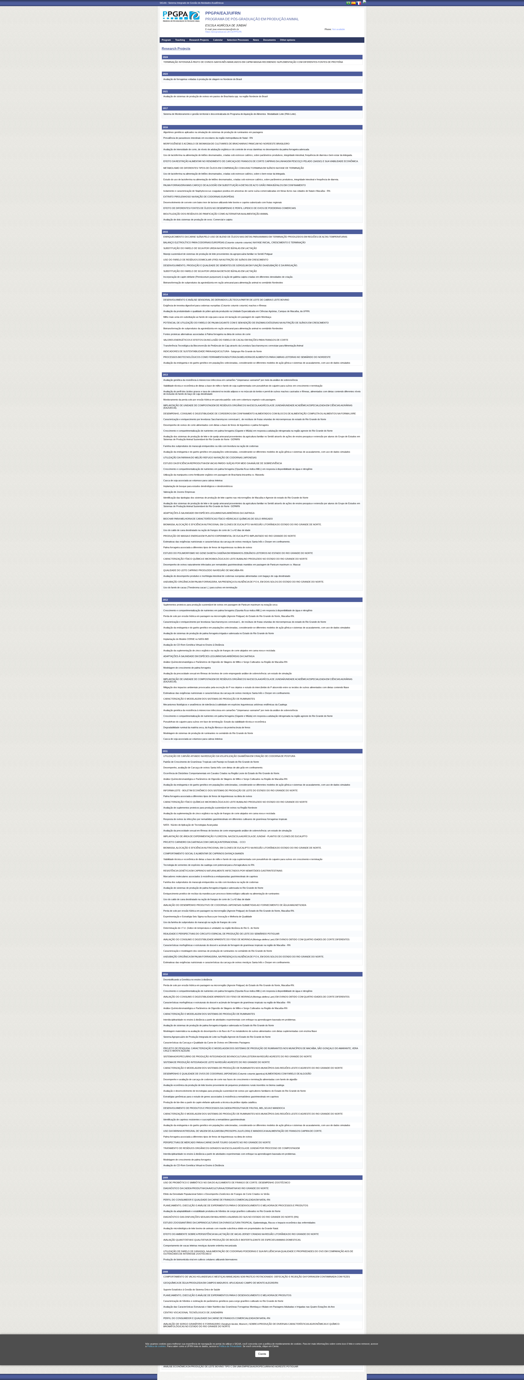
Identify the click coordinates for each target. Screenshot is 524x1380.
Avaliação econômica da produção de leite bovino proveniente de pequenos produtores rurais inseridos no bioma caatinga (223, 1085)
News (256, 40)
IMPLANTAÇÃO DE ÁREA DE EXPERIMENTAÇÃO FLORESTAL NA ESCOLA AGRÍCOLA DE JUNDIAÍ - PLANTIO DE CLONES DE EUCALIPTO (235, 836)
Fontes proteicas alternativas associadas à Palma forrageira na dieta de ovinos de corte (207, 334)
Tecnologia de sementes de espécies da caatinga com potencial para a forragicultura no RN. (209, 865)
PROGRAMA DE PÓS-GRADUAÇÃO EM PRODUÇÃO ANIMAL (252, 19)
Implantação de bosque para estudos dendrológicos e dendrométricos (198, 486)
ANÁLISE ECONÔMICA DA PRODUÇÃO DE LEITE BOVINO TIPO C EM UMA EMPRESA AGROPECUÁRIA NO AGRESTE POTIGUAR (230, 1366)
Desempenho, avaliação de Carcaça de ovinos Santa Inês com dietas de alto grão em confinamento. (213, 767)
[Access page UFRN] (364, 1)
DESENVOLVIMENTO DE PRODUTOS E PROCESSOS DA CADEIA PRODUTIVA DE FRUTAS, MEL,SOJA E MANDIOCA (224, 1108)
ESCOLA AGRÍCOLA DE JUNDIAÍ (225, 25)
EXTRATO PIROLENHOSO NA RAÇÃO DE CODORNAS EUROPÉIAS (198, 196)
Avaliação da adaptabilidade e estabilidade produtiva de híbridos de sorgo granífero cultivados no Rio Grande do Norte (221, 1211)
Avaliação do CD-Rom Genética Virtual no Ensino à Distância (193, 645)
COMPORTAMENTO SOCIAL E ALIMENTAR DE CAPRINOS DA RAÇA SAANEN (203, 853)
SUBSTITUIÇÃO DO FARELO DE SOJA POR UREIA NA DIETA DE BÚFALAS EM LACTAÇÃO (210, 248)
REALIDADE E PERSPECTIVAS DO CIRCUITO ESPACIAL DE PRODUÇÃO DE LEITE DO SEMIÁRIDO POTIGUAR (221, 933)
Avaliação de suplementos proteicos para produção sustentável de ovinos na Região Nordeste (210, 807)
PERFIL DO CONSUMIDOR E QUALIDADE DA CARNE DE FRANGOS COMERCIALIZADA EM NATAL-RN (216, 1199)
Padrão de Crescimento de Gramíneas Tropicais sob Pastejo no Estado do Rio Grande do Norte (211, 762)
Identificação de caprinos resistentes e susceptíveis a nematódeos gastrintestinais (204, 1119)
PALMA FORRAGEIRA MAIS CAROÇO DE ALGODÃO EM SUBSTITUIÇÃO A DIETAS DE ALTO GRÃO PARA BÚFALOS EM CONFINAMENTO (234, 185)
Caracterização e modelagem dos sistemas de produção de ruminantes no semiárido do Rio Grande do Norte (217, 951)
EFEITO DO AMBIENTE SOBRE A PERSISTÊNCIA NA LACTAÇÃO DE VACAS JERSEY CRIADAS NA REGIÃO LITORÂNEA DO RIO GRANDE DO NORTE (241, 1234)
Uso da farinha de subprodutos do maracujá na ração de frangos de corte (199, 922)
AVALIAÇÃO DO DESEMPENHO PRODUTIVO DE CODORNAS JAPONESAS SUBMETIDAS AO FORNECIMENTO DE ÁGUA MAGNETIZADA (234, 905)
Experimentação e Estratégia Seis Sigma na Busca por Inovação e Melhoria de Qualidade (207, 916)
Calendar (218, 40)
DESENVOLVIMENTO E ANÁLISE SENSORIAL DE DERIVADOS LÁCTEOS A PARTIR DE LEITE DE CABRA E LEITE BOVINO (226, 300)
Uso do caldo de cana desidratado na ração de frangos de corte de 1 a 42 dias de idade (206, 530)
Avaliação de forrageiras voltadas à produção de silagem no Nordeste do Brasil (202, 79)
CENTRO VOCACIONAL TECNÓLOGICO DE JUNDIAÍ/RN (193, 1312)
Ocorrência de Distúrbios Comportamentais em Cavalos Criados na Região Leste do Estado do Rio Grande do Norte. (221, 773)
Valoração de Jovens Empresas (179, 492)
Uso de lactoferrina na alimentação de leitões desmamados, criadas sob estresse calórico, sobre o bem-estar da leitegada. (224, 173)
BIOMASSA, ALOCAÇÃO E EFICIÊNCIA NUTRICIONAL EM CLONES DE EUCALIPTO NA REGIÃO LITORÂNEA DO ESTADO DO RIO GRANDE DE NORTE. (242, 524)
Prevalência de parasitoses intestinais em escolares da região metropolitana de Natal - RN (208, 138)
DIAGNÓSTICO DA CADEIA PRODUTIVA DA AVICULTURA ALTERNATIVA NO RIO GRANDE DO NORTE (216, 1188)
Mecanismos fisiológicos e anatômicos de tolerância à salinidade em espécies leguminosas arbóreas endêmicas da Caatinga (225, 704)
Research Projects (199, 40)
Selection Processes (238, 40)
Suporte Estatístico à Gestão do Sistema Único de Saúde (191, 1289)
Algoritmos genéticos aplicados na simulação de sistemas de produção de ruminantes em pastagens (213, 132)
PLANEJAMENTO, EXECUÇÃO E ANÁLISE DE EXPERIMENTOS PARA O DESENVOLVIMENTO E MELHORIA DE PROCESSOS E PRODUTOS (235, 1205)
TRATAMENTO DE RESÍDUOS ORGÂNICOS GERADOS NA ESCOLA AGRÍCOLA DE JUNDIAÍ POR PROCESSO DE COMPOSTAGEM (231, 1148)
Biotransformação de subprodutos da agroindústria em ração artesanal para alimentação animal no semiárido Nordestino (223, 282)
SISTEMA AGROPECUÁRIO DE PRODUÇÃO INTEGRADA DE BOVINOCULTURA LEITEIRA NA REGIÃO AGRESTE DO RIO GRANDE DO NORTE (237, 1056)
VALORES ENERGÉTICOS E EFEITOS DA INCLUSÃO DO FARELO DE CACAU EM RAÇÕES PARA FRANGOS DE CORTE (225, 340)
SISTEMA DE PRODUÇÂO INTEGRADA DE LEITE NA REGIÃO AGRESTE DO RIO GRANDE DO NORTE (216, 1062)
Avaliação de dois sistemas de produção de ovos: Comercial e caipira (197, 219)
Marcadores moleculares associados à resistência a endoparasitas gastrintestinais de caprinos (210, 876)
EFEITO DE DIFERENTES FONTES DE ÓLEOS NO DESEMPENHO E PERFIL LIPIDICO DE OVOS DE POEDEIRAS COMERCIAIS (229, 208)
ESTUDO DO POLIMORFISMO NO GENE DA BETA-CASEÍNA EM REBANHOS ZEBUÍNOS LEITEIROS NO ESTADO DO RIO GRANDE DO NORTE (238, 553)
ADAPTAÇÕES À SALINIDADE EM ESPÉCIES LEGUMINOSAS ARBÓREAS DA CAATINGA (208, 513)
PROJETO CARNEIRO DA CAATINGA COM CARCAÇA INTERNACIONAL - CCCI (204, 842)
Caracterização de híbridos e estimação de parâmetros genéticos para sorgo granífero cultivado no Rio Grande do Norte (223, 1301)
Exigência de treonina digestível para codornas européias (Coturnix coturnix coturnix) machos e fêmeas (215, 305)
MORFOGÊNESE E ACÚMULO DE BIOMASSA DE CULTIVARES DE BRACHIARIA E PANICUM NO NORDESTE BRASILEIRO (226, 143)
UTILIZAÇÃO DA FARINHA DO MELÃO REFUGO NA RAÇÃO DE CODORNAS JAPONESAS (209, 457)
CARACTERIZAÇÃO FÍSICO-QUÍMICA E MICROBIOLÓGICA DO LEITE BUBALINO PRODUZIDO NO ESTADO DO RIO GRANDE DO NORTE (235, 559)
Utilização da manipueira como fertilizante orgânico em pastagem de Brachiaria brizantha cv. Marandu (213, 475)
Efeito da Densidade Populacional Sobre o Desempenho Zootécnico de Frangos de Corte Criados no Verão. (216, 1194)
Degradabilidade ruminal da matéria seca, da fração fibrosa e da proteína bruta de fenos (206, 727)
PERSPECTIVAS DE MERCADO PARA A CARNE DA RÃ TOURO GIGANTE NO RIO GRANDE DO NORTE (217, 1142)
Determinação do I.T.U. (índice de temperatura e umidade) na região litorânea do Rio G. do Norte (211, 928)
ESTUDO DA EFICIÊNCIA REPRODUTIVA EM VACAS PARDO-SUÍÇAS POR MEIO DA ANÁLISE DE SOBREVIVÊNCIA (222, 463)
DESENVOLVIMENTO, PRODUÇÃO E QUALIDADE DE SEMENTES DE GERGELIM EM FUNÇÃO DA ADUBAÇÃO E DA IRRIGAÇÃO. (230, 265)
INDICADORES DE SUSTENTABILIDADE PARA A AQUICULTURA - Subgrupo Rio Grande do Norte (212, 351)
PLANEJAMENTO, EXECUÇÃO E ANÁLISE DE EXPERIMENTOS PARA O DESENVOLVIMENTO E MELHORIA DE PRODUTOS (227, 1295)
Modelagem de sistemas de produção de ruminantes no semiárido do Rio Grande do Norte (208, 733)
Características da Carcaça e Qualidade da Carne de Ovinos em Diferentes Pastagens (206, 1042)
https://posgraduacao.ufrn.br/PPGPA (223, 31)
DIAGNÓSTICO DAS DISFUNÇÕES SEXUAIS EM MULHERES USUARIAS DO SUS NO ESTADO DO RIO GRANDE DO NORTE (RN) (231, 1217)
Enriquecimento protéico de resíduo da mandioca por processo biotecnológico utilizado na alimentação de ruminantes (221, 893)
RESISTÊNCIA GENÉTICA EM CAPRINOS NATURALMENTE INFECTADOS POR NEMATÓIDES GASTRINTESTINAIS (222, 870)
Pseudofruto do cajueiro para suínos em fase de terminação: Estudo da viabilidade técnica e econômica (214, 721)
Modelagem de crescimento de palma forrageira (187, 667)
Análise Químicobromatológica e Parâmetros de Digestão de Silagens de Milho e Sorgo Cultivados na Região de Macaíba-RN (225, 662)
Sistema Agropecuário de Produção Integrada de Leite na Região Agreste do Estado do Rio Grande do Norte (217, 1037)
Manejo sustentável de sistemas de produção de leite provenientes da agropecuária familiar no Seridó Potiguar (218, 254)
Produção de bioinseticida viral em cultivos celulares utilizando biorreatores (200, 1259)
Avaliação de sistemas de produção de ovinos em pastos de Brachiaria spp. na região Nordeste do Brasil (215, 96)
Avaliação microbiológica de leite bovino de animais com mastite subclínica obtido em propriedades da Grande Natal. (221, 1228)
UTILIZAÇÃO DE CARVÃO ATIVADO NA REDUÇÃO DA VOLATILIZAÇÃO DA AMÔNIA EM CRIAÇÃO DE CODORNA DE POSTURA (229, 756)
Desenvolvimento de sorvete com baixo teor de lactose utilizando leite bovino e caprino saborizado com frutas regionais (222, 202)
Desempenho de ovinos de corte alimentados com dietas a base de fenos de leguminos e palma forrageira (216, 425)
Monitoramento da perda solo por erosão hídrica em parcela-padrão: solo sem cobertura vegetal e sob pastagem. (219, 399)
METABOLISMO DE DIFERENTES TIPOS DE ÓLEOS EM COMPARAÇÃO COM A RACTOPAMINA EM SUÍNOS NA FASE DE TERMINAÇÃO (233, 168)
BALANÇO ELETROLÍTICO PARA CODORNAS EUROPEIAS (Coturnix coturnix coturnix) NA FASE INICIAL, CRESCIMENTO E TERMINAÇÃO (234, 242)
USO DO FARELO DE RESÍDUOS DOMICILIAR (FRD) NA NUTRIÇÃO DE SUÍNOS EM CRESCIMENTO (215, 259)
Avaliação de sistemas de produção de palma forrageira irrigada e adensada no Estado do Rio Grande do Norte (218, 633)
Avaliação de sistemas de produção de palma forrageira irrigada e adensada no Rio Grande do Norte (213, 888)
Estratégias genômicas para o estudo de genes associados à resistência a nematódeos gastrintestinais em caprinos (221, 1096)
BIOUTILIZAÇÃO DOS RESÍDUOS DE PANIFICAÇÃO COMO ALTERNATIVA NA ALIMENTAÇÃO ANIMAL (215, 214)
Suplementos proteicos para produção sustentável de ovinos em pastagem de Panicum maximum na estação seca (220, 604)
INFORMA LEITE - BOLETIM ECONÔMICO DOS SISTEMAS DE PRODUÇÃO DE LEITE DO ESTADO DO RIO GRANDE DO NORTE (230, 790)
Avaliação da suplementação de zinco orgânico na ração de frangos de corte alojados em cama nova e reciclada (219, 650)
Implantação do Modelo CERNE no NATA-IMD (186, 639)
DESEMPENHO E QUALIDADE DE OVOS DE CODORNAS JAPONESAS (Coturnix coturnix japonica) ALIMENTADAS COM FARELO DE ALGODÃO (237, 1073)
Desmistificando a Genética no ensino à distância (187, 979)
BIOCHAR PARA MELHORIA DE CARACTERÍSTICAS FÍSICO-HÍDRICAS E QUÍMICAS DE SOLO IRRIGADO (218, 519)
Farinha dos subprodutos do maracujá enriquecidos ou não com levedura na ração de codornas (211, 446)
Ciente (262, 1353)
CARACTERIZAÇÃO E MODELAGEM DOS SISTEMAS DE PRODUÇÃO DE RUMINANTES (209, 699)
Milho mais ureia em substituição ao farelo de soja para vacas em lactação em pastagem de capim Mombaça (217, 317)
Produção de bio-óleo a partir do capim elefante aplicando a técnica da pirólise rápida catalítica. (210, 1102)
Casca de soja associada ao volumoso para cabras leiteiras (193, 480)
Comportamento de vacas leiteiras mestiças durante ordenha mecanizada (200, 1245)
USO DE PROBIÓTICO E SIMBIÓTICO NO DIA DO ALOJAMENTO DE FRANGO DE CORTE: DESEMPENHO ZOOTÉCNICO (226, 1182)
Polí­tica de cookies (156, 1346)
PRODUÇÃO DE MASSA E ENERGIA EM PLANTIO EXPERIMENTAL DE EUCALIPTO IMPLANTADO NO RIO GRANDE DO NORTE (229, 536)
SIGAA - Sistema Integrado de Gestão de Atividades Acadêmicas (192, 3)
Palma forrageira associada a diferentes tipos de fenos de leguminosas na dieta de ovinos (207, 547)
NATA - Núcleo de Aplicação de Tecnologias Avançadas (190, 825)
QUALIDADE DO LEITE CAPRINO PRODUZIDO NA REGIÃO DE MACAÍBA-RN (203, 570)
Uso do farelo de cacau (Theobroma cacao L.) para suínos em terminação (200, 587)
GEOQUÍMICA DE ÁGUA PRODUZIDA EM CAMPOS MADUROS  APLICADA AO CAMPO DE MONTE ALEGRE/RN (220, 1283)
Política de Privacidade (230, 1346)
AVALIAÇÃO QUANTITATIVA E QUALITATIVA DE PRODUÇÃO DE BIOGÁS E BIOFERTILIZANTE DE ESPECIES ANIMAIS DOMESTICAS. (232, 1240)
